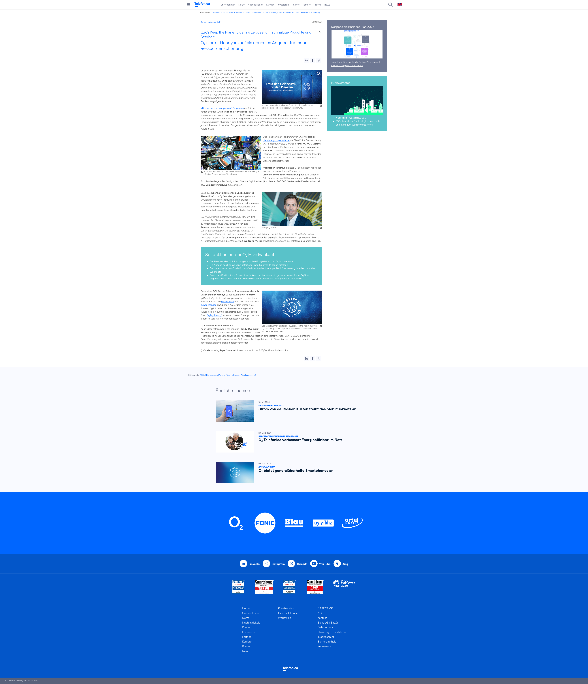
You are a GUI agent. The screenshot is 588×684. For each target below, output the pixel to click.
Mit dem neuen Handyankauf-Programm (222, 108)
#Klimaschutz (210, 375)
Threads (302, 564)
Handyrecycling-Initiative (276, 140)
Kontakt (322, 618)
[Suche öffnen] (390, 4)
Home (246, 608)
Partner (296, 4)
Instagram (278, 564)
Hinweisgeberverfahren (332, 632)
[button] (306, 60)
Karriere (307, 4)
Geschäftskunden (288, 613)
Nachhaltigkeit (255, 4)
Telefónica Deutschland (223, 12)
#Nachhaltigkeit (232, 375)
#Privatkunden (245, 375)
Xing (345, 564)
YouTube (324, 564)
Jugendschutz (326, 637)
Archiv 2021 (268, 12)
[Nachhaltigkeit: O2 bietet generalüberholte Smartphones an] (292, 472)
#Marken (221, 375)
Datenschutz (325, 627)
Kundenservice (209, 304)
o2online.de (227, 301)
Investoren (283, 4)
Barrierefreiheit (327, 641)
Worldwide (284, 618)
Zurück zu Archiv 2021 (211, 22)
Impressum (324, 646)
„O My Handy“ (214, 315)
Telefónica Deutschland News (248, 12)
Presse (317, 4)
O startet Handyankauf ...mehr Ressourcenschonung (297, 12)
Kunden (270, 4)
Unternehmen (228, 4)
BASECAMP (325, 608)
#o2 (254, 375)
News (327, 4)
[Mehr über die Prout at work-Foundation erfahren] (344, 587)
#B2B (202, 375)
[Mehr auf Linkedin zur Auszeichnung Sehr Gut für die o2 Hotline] (289, 587)
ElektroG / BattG (328, 622)
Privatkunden (286, 608)
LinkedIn (254, 564)
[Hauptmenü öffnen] (188, 4)
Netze (241, 4)
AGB (321, 613)
